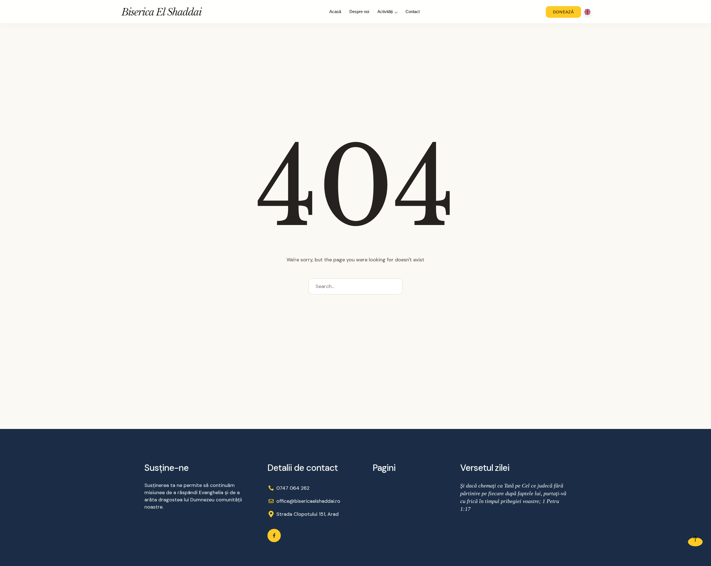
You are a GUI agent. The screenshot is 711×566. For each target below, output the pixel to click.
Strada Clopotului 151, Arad (307, 514)
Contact (412, 11)
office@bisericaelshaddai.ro (308, 501)
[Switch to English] (587, 12)
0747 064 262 (292, 488)
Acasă (335, 11)
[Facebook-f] (274, 535)
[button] (695, 541)
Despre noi (359, 11)
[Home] (162, 12)
